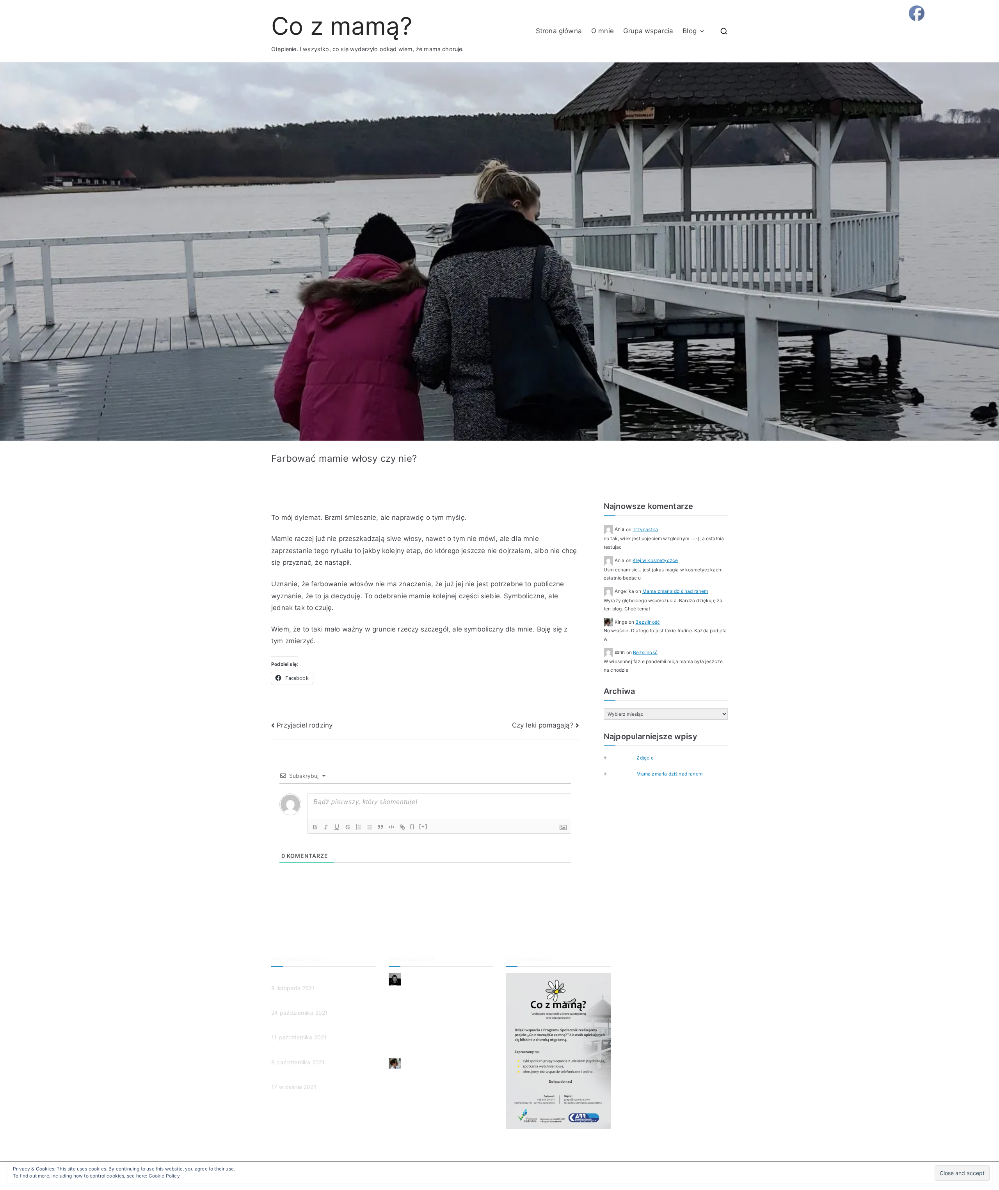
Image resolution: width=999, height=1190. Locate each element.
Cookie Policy (164, 1176)
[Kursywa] (325, 827)
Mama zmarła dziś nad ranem (675, 591)
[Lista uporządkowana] (358, 827)
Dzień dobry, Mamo (414, 1005)
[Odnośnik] (402, 827)
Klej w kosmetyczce (655, 560)
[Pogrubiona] (314, 827)
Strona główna (559, 31)
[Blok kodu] (391, 827)
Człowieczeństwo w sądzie (306, 1003)
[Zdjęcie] (611, 758)
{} (412, 826)
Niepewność (405, 992)
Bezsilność (647, 622)
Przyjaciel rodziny (304, 725)
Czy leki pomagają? (543, 725)
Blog (690, 31)
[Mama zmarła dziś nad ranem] (611, 774)
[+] (423, 826)
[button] (700, 31)
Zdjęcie (644, 758)
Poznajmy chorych (295, 1077)
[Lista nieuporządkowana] (369, 827)
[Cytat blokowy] (380, 827)
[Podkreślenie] (336, 827)
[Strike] (347, 827)
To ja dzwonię (407, 1031)
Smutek (399, 1018)
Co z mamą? (341, 26)
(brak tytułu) (287, 1027)
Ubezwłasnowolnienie (299, 1052)
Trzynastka (645, 529)
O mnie (602, 31)
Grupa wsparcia (648, 31)
